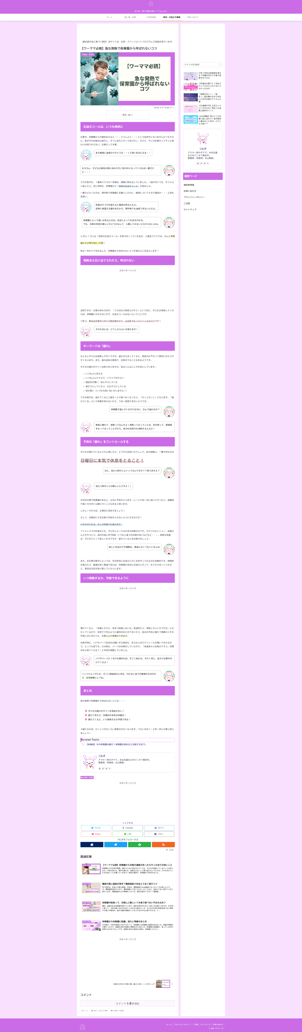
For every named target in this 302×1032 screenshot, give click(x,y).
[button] (159, 834)
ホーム (169, 1024)
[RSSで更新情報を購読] (109, 768)
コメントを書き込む (128, 1003)
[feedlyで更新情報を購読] (106, 768)
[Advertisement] (127, 31)
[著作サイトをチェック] (99, 768)
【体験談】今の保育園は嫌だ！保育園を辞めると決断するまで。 (116, 744)
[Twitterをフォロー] (103, 768)
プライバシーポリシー (194, 197)
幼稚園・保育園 (88, 777)
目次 (124, 115)
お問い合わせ (190, 191)
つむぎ (101, 756)
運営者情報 (189, 185)
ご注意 (187, 203)
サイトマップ (190, 209)
